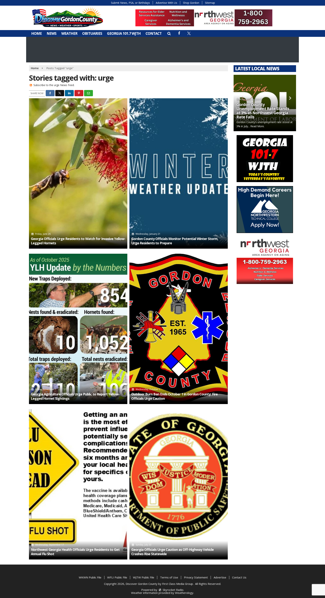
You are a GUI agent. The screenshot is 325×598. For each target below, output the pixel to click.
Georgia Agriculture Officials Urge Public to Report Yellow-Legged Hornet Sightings (75, 396)
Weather (69, 33)
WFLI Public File (117, 577)
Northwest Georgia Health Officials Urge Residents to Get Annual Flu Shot (75, 551)
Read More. (257, 126)
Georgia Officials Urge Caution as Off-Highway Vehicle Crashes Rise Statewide (172, 551)
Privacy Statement (196, 577)
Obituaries (92, 33)
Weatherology (184, 593)
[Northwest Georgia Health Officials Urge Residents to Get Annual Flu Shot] (78, 484)
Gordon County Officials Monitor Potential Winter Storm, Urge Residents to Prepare (174, 240)
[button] (169, 33)
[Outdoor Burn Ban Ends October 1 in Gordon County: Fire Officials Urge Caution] (178, 329)
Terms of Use (169, 577)
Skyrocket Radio (172, 590)
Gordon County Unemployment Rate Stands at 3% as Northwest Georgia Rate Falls (262, 111)
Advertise (220, 577)
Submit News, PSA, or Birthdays (130, 3)
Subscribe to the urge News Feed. (53, 85)
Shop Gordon (191, 3)
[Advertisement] (203, 17)
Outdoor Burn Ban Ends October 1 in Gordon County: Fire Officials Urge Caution (174, 396)
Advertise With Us (166, 3)
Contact (154, 33)
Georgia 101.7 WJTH (124, 33)
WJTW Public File (143, 577)
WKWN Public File (90, 577)
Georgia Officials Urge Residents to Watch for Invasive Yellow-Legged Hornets (78, 240)
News (51, 33)
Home (36, 33)
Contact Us (239, 577)
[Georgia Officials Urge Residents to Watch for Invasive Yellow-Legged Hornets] (78, 173)
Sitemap (210, 3)
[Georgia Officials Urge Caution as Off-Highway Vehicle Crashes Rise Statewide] (178, 484)
